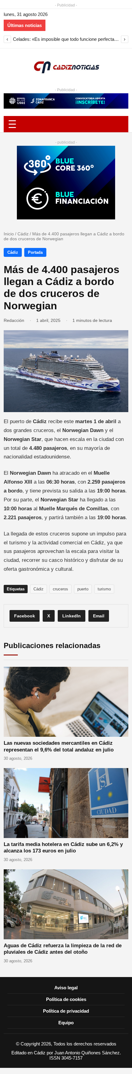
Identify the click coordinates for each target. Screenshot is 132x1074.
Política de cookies (66, 999)
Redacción (14, 320)
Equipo (66, 1022)
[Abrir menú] (66, 124)
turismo (104, 589)
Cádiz (23, 233)
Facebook (24, 615)
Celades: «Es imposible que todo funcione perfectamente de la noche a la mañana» (66, 39)
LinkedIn (71, 615)
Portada (35, 252)
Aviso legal (66, 987)
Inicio (9, 233)
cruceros (60, 589)
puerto (82, 589)
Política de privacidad (66, 1011)
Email (98, 615)
